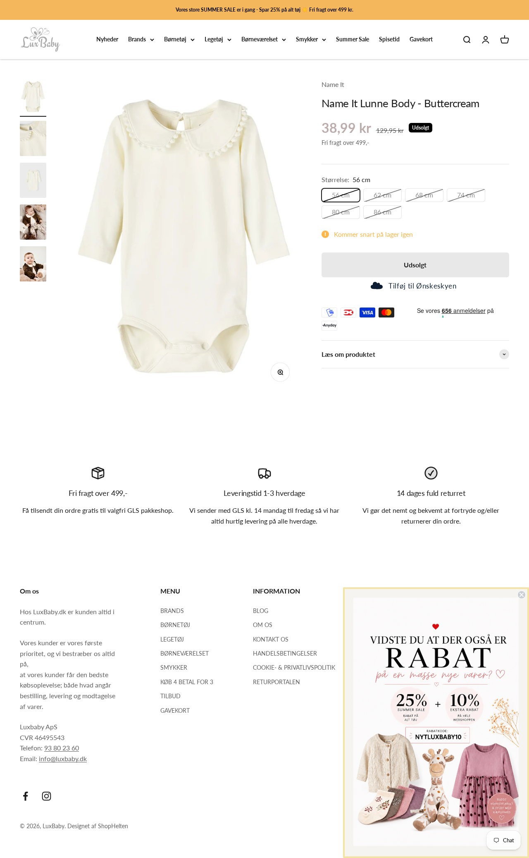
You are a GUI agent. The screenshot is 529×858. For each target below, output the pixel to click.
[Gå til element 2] (33, 140)
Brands (137, 39)
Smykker (307, 39)
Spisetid (389, 39)
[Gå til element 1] (33, 98)
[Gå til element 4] (33, 223)
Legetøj (214, 39)
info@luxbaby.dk (63, 758)
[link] (436, 722)
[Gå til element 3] (33, 181)
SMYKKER (173, 667)
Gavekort (421, 39)
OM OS (262, 624)
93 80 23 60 (61, 748)
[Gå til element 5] (33, 265)
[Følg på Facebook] (25, 796)
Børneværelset (259, 39)
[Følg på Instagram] (46, 796)
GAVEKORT (175, 710)
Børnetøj (175, 39)
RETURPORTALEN (276, 681)
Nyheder (107, 39)
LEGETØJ (172, 639)
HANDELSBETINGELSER (285, 653)
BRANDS (172, 610)
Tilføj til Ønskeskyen (422, 285)
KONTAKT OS (270, 639)
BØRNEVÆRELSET (184, 653)
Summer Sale (352, 39)
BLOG (260, 610)
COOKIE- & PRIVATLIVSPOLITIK (294, 667)
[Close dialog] (521, 595)
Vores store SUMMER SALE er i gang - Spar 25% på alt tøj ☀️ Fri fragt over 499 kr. (264, 10)
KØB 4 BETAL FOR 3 (186, 681)
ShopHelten (113, 825)
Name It (333, 84)
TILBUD (170, 695)
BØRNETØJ (175, 624)
